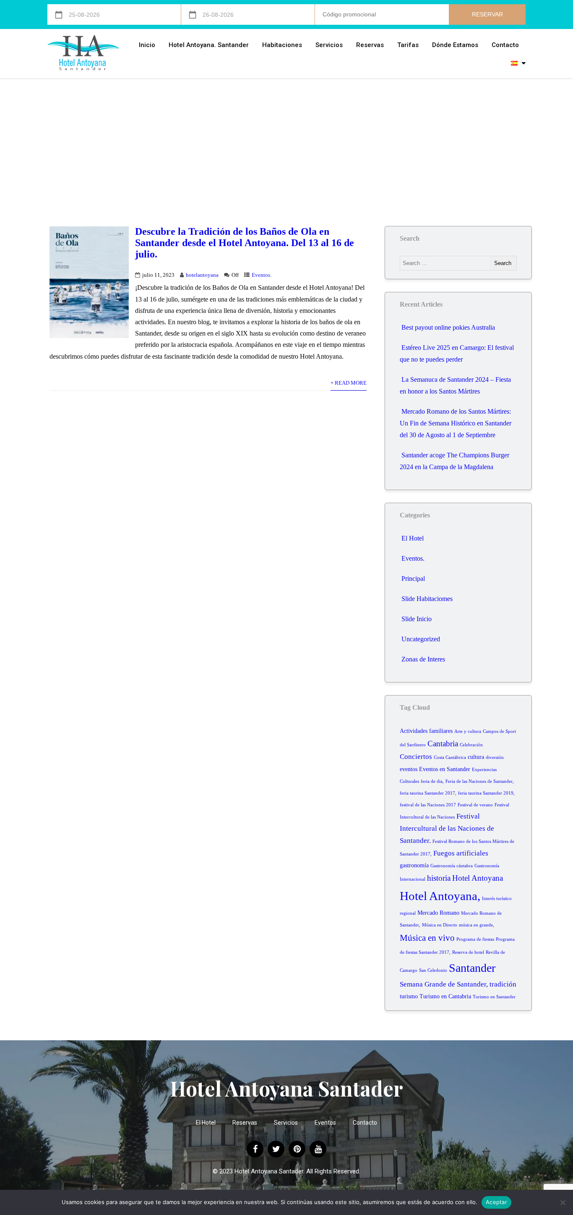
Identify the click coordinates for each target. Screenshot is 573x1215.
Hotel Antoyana (477, 878)
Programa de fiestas (475, 939)
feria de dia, (432, 781)
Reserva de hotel (468, 952)
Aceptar (496, 1202)
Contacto (505, 45)
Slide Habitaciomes (427, 598)
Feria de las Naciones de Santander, (479, 781)
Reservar (487, 14)
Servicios (329, 45)
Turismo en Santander (494, 997)
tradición (503, 984)
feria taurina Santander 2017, (428, 793)
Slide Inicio (416, 618)
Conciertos (416, 757)
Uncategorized (420, 639)
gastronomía (414, 865)
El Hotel (412, 538)
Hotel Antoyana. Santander (209, 45)
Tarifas (408, 45)
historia (439, 878)
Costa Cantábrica (450, 757)
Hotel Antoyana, (440, 896)
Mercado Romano (438, 913)
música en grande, (476, 925)
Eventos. (261, 275)
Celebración (471, 745)
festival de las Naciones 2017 (428, 805)
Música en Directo (439, 925)
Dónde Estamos (455, 45)
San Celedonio (433, 970)
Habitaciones (282, 45)
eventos (408, 769)
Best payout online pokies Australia (448, 327)
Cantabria (442, 743)
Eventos (325, 1122)
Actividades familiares (426, 731)
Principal (413, 578)
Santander (472, 967)
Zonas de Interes (423, 659)
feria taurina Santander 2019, (486, 793)
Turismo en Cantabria (445, 996)
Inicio (147, 45)
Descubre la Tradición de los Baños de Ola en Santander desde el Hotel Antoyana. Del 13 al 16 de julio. (244, 243)
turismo (409, 996)
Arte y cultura (467, 731)
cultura (476, 757)
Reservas (370, 45)
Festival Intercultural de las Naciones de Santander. (447, 828)
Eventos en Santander (444, 769)
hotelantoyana (202, 275)
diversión (495, 757)
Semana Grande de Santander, (444, 984)
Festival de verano (475, 805)
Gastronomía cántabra (451, 865)
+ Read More (349, 383)
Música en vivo (427, 938)
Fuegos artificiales (460, 853)
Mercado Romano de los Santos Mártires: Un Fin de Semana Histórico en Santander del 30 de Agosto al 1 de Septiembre (455, 423)
